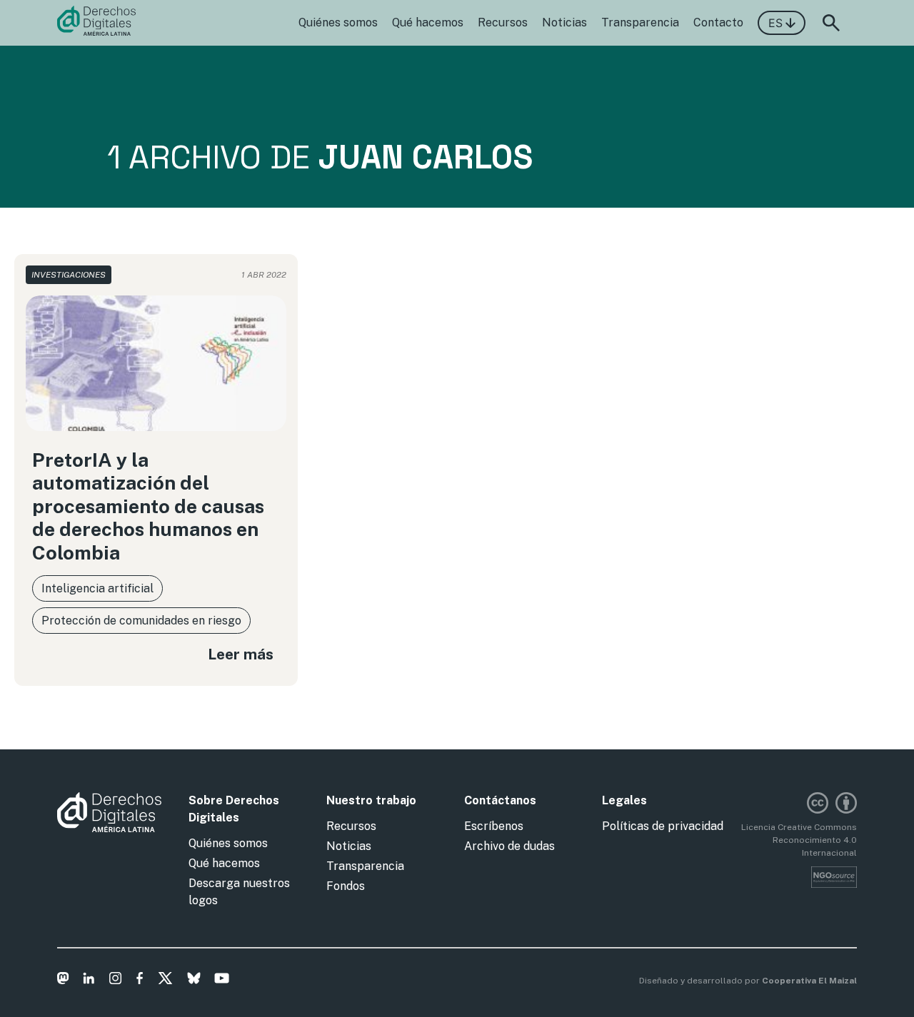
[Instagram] (115, 980)
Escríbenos (493, 826)
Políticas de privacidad (662, 826)
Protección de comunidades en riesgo (141, 620)
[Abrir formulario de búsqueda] (831, 22)
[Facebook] (140, 980)
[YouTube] (221, 980)
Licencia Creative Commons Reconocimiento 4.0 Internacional (799, 840)
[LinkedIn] (89, 980)
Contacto (718, 22)
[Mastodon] (63, 980)
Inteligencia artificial (97, 588)
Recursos (503, 22)
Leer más (240, 654)
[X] (165, 980)
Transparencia (640, 22)
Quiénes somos (338, 22)
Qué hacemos (427, 22)
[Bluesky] (194, 980)
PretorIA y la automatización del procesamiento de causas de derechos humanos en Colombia (148, 506)
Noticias (564, 22)
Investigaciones (68, 275)
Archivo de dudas (509, 846)
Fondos (345, 886)
